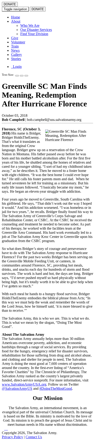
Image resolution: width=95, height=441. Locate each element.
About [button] (15, 21)
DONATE (10, 4)
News (15, 50)
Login (16, 67)
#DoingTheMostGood (55, 388)
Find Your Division (34, 34)
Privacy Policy (12, 437)
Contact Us (34, 437)
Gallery (16, 55)
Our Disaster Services (36, 30)
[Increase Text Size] (17, 75)
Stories (16, 59)
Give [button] (14, 38)
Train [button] (15, 46)
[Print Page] (26, 75)
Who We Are (29, 25)
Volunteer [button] (18, 42)
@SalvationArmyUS (17, 388)
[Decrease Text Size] (22, 75)
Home (15, 17)
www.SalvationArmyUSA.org (24, 384)
